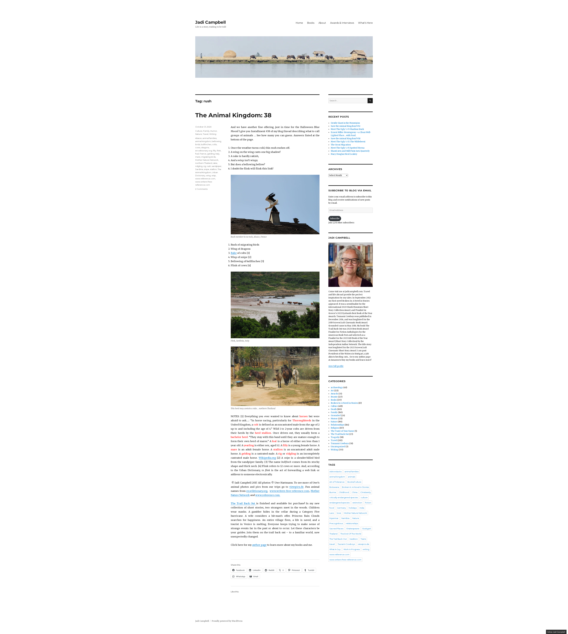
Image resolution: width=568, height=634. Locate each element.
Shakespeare (352, 528)
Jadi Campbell (210, 22)
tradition (354, 539)
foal (197, 154)
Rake (234, 252)
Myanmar (333, 518)
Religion (335, 428)
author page (259, 544)
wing (208, 175)
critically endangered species (343, 497)
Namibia (345, 518)
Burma (332, 492)
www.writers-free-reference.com (289, 490)
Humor (213, 131)
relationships (352, 523)
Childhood (344, 492)
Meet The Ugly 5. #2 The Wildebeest (348, 141)
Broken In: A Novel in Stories (344, 403)
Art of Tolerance (336, 482)
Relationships (337, 425)
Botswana (334, 487)
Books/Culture (354, 482)
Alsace (198, 138)
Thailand (333, 534)
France (203, 154)
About (322, 22)
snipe (206, 169)
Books (310, 22)
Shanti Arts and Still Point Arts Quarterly (350, 151)
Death (334, 409)
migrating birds (208, 157)
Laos (331, 513)
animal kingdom (203, 141)
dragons (205, 147)
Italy (217, 154)
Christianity (365, 492)
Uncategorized (338, 446)
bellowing (216, 141)
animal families (209, 138)
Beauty (334, 397)
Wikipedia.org (267, 457)
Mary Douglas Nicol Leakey (344, 154)
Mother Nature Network (206, 160)
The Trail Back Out (243, 503)
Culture (198, 131)
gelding (211, 154)
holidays (353, 508)
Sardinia (199, 169)
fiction (368, 502)
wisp (214, 175)
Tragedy (335, 437)
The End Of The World (350, 534)
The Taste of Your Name (342, 431)
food (331, 508)
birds (197, 144)
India (362, 508)
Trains (363, 539)
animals (351, 477)
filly (214, 150)
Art (332, 390)
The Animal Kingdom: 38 (233, 115)
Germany (341, 508)
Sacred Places (336, 528)
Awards (334, 393)
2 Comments (201, 189)
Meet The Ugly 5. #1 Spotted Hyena (347, 148)
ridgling (198, 166)
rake (215, 163)
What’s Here (365, 22)
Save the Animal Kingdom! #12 (345, 126)
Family (206, 131)
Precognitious (336, 523)
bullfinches (206, 144)
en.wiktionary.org (256, 490)
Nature (198, 134)
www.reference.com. (267, 495)
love (339, 513)
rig (204, 166)
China (354, 492)
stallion (213, 169)
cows (197, 147)
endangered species (339, 502)
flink (219, 150)
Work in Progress (351, 549)
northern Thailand (203, 163)
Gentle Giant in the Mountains (345, 123)
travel (332, 544)
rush (209, 166)
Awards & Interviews (342, 22)
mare (197, 157)
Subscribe (334, 218)
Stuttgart (366, 528)
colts (214, 144)
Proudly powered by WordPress (227, 621)
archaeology (337, 387)
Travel (205, 134)
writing (366, 549)
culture (364, 497)
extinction (357, 502)
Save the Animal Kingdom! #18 (345, 138)
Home (299, 22)
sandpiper (216, 166)
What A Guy (335, 549)
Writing (212, 134)
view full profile (335, 366)
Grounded (336, 415)
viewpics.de (296, 486)
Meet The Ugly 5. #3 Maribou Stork (347, 129)
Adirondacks (335, 471)
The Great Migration (341, 145)
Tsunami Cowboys (340, 443)
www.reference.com (205, 178)
